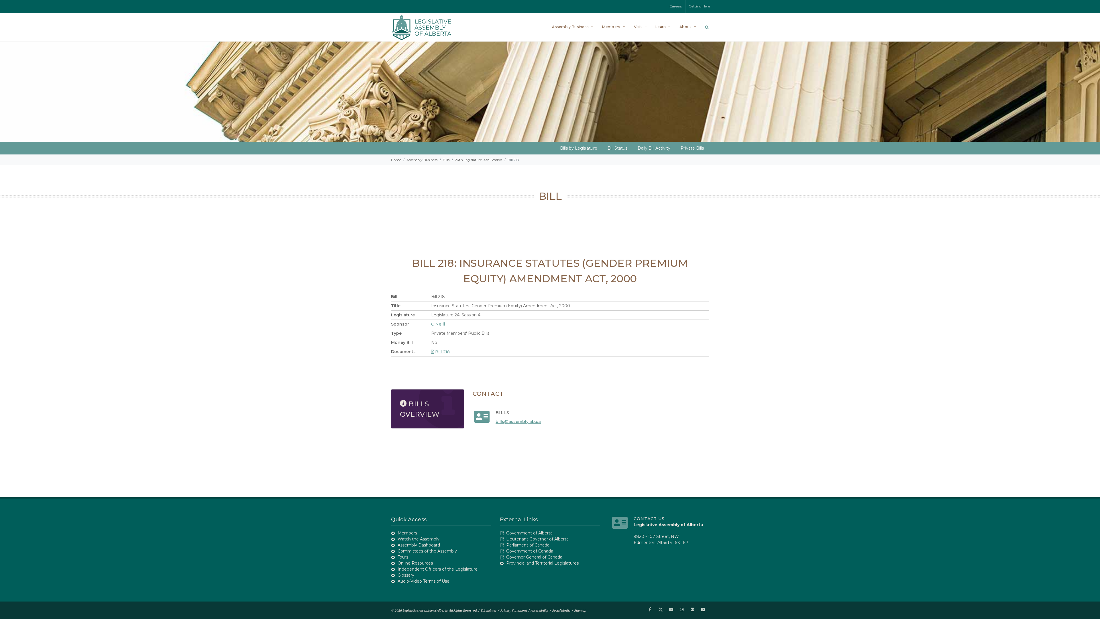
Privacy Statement (513, 610)
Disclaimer (488, 610)
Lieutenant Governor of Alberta (537, 539)
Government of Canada (529, 551)
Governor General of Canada (534, 557)
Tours (403, 557)
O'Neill (438, 324)
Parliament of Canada (527, 545)
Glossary (406, 575)
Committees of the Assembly (427, 551)
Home (396, 160)
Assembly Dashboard (419, 545)
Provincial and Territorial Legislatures (542, 563)
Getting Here (699, 6)
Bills (446, 160)
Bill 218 (442, 351)
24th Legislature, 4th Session (478, 160)
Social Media (561, 610)
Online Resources (415, 563)
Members (407, 533)
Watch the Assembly (418, 539)
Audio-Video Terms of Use (423, 581)
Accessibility (539, 610)
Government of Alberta (529, 533)
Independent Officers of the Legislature (438, 569)
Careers (676, 6)
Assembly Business (421, 160)
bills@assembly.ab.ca (518, 421)
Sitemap (580, 610)
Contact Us (649, 518)
